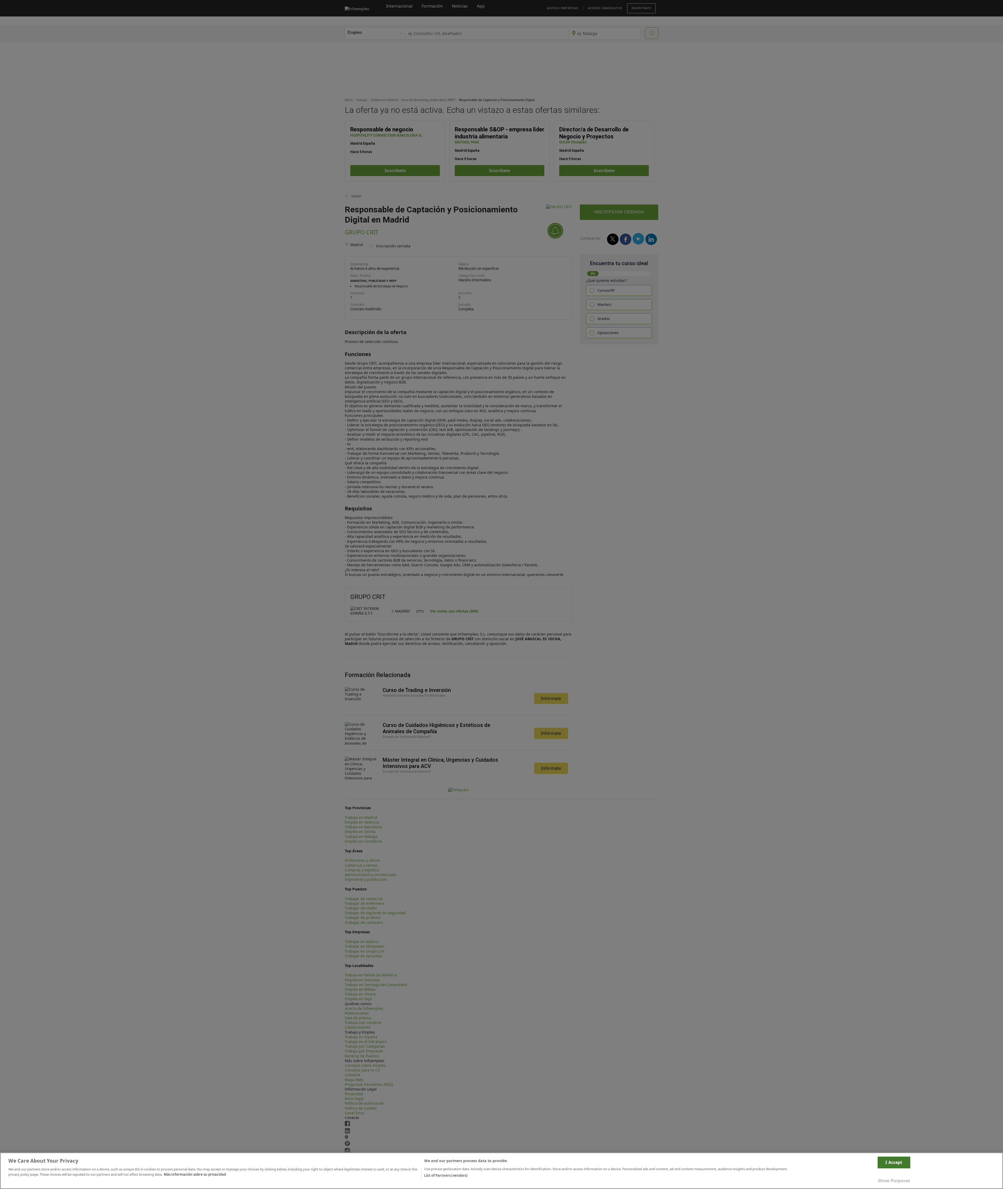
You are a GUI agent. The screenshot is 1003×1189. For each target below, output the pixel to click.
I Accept (893, 1162)
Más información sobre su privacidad (195, 1174)
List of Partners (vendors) (445, 1175)
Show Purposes (894, 1181)
